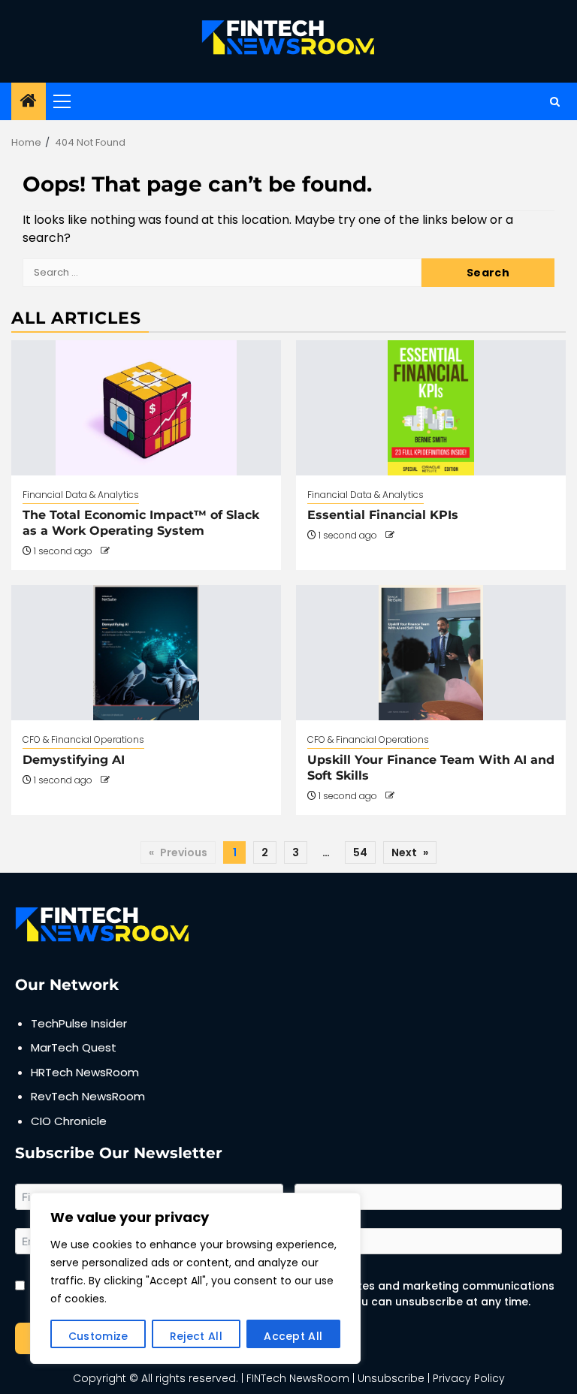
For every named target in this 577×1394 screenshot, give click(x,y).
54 (360, 852)
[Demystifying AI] (146, 652)
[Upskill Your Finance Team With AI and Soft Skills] (431, 652)
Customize (98, 1336)
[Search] (554, 101)
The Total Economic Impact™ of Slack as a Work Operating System (141, 523)
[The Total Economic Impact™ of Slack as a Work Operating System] (146, 407)
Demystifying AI (74, 760)
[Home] (28, 101)
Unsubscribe (391, 1378)
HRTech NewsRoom (85, 1072)
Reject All (196, 1336)
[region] (195, 1278)
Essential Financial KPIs (382, 515)
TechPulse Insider (79, 1023)
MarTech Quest (73, 1047)
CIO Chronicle (69, 1121)
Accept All (293, 1336)
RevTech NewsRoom (88, 1096)
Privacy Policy (469, 1378)
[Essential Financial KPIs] (431, 407)
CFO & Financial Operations (83, 739)
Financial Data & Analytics (81, 494)
